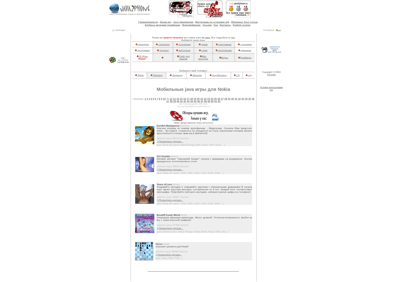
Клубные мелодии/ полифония (162, 25)
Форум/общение (191, 25)
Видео (224, 57)
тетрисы (164, 50)
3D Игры (143, 56)
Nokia (140, 75)
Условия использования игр (271, 88)
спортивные (224, 44)
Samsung (177, 75)
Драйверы (245, 57)
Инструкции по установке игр (212, 22)
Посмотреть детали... (170, 141)
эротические (225, 50)
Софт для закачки (184, 57)
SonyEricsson (219, 75)
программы (143, 50)
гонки (204, 50)
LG (238, 75)
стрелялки (246, 44)
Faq (216, 25)
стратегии (164, 44)
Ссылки (207, 25)
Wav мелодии (203, 57)
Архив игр (165, 22)
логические (184, 44)
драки (204, 44)
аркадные (143, 44)
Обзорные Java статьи (244, 22)
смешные (245, 50)
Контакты (225, 25)
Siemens (157, 75)
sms (207, 37)
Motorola (197, 75)
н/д (250, 75)
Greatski (271, 74)
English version (241, 25)
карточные (184, 50)
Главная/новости (148, 22)
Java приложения (183, 22)
